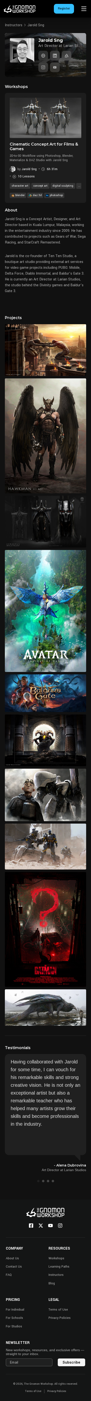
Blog (52, 1283)
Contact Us (14, 1266)
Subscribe (71, 1362)
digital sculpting (62, 186)
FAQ (9, 1275)
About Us (12, 1258)
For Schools (14, 1318)
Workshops (56, 1258)
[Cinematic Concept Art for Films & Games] (45, 118)
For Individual (15, 1309)
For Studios (14, 1326)
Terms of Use (58, 1309)
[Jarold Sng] (43, 56)
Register (64, 8)
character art (20, 186)
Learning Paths (59, 1266)
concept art (40, 186)
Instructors (13, 25)
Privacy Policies (60, 1318)
